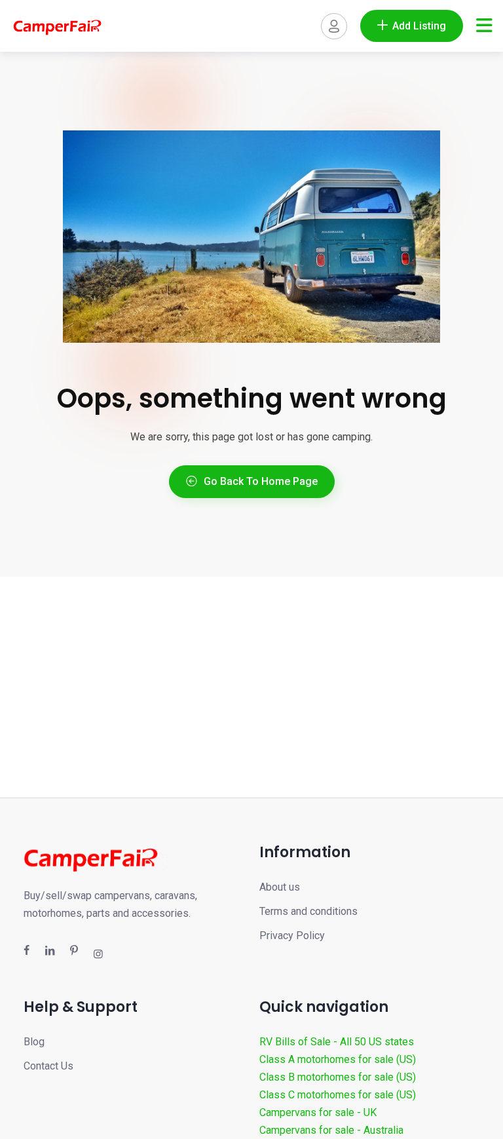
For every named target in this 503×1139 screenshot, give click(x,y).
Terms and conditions (308, 911)
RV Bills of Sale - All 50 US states (336, 1041)
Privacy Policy (292, 935)
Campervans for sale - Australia (331, 1130)
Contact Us (48, 1066)
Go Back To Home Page (261, 481)
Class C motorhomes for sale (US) (337, 1095)
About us (279, 887)
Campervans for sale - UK (318, 1112)
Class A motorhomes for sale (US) (337, 1059)
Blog (34, 1041)
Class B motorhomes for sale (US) (337, 1077)
